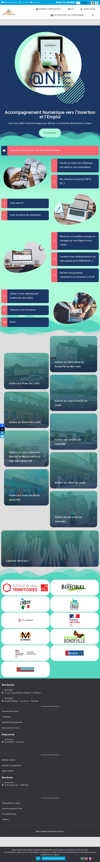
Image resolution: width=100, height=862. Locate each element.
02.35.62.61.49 (9, 740)
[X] (2, 429)
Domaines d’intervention (50, 9)
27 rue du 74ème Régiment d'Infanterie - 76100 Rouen (22, 693)
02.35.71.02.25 (25, 2)
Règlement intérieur (8, 760)
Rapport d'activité (8, 771)
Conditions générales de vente (12, 809)
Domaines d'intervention (10, 711)
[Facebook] (2, 425)
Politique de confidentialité (53, 858)
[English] (86, 859)
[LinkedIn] (2, 433)
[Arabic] (82, 859)
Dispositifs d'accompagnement (12, 722)
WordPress (60, 831)
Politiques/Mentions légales (11, 803)
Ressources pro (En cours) (10, 728)
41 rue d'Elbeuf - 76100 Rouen (14, 742)
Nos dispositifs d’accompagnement (69, 15)
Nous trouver (37, 2)
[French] (90, 859)
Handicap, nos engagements (11, 765)
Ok (38, 858)
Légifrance (5, 819)
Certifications (89, 9)
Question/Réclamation (11, 2)
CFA (72, 9)
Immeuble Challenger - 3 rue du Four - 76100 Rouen (21, 701)
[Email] (2, 436)
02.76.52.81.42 (8, 698)
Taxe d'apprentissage (9, 814)
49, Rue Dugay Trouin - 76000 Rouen (16, 785)
